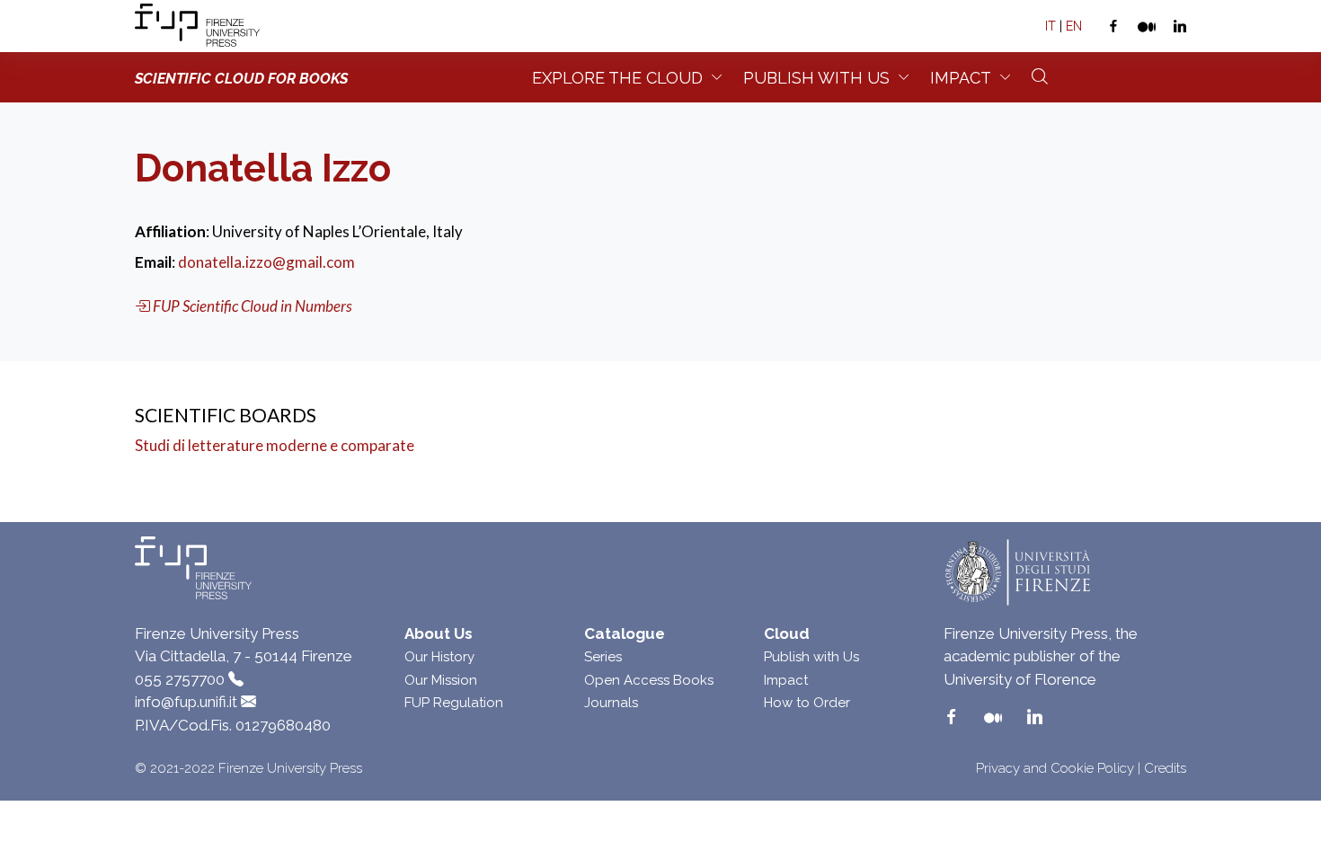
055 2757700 (180, 679)
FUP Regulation (453, 703)
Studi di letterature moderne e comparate (274, 445)
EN (1074, 26)
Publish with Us (811, 657)
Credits (1165, 768)
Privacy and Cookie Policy (1055, 768)
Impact (960, 77)
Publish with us (816, 77)
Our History (439, 657)
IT (1050, 26)
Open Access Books (649, 680)
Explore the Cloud (617, 77)
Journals (611, 703)
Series (603, 657)
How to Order (807, 703)
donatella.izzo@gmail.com (266, 261)
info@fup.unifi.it (186, 702)
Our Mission (440, 680)
